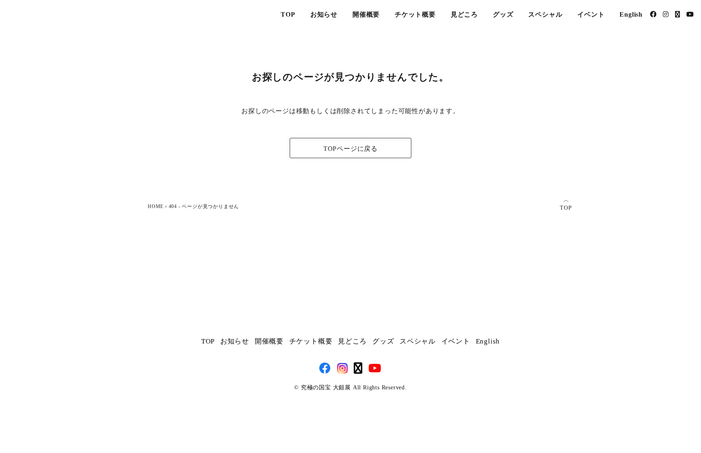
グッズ (503, 14)
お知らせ (324, 14)
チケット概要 (415, 14)
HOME (155, 206)
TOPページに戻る (350, 148)
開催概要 (366, 14)
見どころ (464, 14)
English (631, 14)
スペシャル (545, 14)
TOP (288, 14)
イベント (590, 14)
